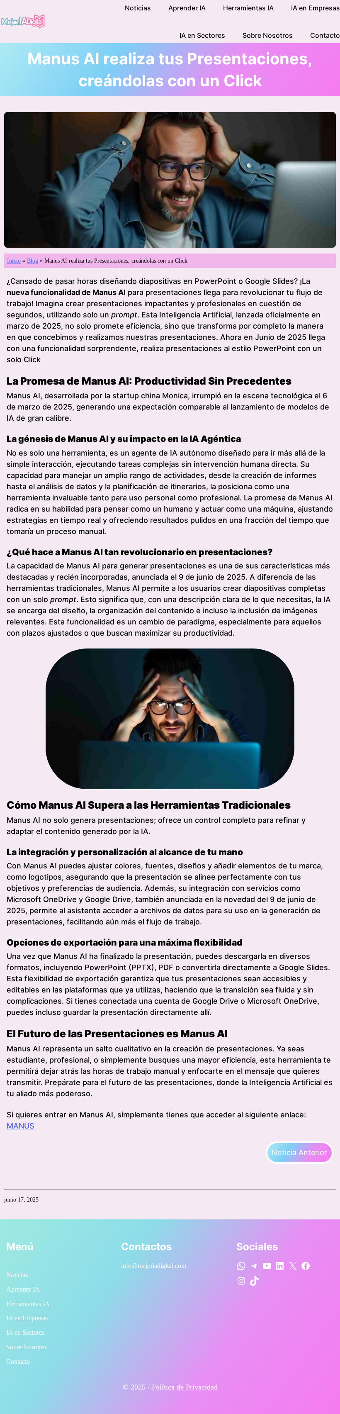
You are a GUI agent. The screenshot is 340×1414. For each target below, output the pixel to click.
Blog (32, 261)
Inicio (14, 261)
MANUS (20, 1125)
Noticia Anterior (299, 1152)
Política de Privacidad (185, 1387)
